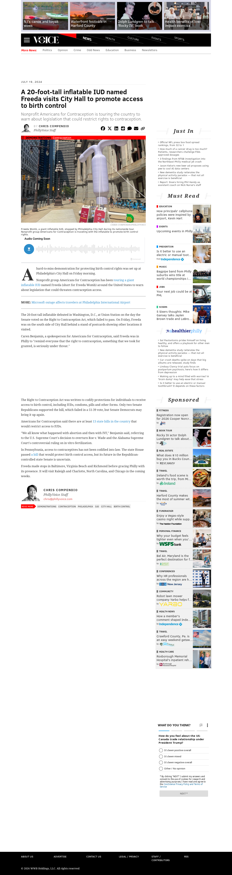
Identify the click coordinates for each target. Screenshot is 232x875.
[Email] (136, 129)
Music (163, 266)
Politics (47, 50)
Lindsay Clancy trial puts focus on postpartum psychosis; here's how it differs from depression (183, 369)
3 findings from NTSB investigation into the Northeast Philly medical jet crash (181, 160)
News (87, 38)
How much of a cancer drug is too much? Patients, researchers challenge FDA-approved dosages (182, 151)
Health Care (166, 651)
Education (112, 50)
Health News (167, 611)
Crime (77, 50)
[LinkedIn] (116, 129)
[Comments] (129, 129)
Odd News (93, 50)
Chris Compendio (54, 126)
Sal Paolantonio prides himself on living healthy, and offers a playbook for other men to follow (184, 343)
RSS (186, 856)
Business (130, 50)
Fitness (164, 410)
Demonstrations (38, 137)
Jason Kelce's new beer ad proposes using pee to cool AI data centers (183, 167)
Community (166, 591)
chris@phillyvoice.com (58, 499)
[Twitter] (110, 129)
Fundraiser (166, 510)
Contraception (62, 137)
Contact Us (93, 856)
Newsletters (149, 50)
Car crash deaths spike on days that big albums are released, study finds (182, 361)
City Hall (106, 506)
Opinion (63, 50)
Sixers (163, 307)
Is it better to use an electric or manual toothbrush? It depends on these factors (181, 384)
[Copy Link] (143, 129)
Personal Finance (170, 531)
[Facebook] (103, 129)
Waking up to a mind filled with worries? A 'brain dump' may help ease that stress (183, 377)
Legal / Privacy (129, 856)
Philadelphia (85, 506)
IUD (97, 506)
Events (156, 38)
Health (110, 38)
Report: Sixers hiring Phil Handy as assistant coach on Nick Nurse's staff (179, 183)
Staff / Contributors (161, 858)
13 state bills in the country (111, 421)
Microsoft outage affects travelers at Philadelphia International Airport (81, 302)
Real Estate (166, 450)
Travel (163, 470)
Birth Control (122, 506)
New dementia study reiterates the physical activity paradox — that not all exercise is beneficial (181, 175)
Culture (133, 38)
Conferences (167, 571)
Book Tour (165, 430)
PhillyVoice (46, 40)
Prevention (166, 246)
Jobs (162, 286)
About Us (27, 856)
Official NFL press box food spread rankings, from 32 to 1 (178, 143)
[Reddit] (123, 129)
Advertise (60, 856)
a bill (35, 454)
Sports (179, 39)
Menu (27, 40)
